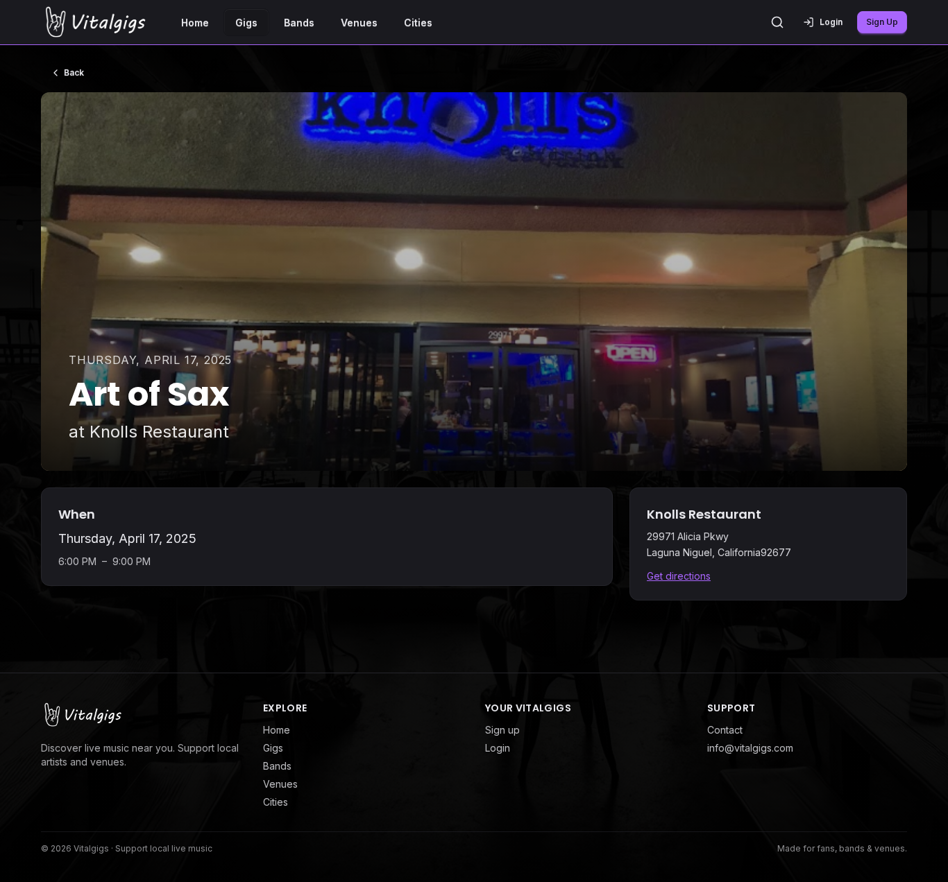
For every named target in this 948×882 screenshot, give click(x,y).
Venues (359, 22)
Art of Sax (149, 394)
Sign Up (882, 22)
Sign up (502, 730)
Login (497, 748)
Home (195, 22)
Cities (418, 22)
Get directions (679, 576)
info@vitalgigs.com (750, 748)
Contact (725, 730)
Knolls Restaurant (159, 432)
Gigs (246, 22)
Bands (299, 22)
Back (74, 72)
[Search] (777, 22)
